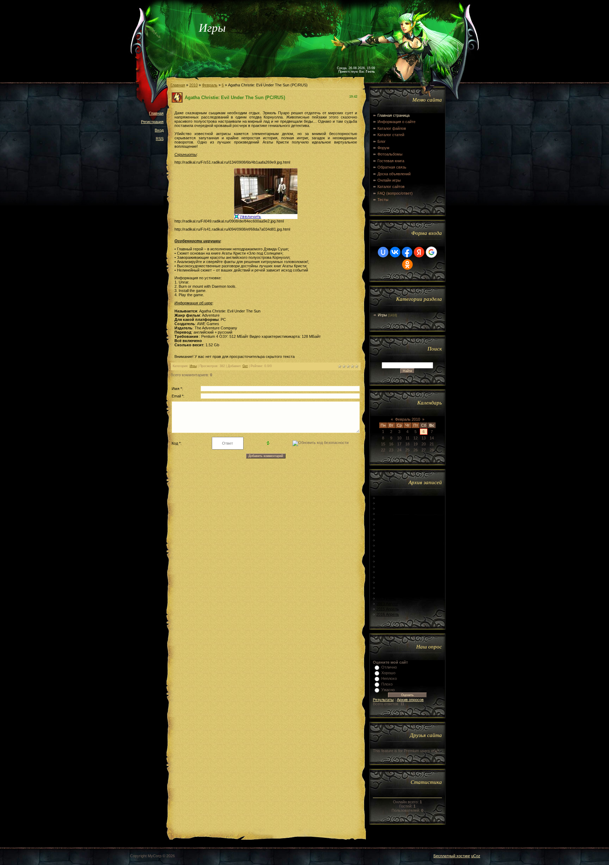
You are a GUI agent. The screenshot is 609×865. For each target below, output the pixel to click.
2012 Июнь (386, 530)
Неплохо (389, 678)
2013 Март (385, 577)
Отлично (389, 667)
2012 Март (385, 514)
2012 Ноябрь (387, 556)
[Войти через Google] (431, 252)
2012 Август (387, 540)
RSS (160, 138)
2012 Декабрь (388, 561)
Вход (159, 130)
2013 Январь (387, 567)
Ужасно (388, 690)
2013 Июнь (386, 593)
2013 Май (384, 588)
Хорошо (388, 673)
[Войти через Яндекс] (419, 252)
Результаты (383, 700)
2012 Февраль (388, 508)
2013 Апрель (387, 582)
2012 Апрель (387, 519)
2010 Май (384, 503)
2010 (193, 85)
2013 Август (387, 604)
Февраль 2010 (407, 419)
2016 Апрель (387, 614)
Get (245, 366)
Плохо (387, 684)
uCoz (475, 856)
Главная (156, 113)
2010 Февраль (388, 498)
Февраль (209, 85)
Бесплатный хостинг (451, 856)
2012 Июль (386, 535)
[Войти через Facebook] (407, 252)
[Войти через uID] (383, 252)
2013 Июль (386, 598)
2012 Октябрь (388, 551)
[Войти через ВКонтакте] (395, 252)
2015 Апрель (387, 609)
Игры (193, 366)
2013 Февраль (388, 572)
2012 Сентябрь (389, 545)
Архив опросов (410, 700)
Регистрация (152, 122)
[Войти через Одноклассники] (407, 264)
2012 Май (384, 524)
